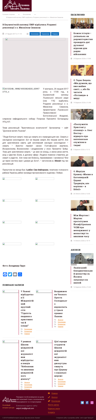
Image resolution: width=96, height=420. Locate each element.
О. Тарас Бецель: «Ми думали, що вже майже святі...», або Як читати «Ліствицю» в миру (83, 89)
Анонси (60, 320)
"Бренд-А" (90, 418)
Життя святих (53, 404)
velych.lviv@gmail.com (25, 408)
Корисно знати (54, 408)
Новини (55, 34)
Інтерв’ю (51, 412)
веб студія (83, 418)
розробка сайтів (74, 418)
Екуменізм (45, 34)
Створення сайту (61, 418)
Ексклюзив (35, 34)
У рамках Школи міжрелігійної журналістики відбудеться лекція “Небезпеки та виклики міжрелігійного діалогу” (27, 360)
